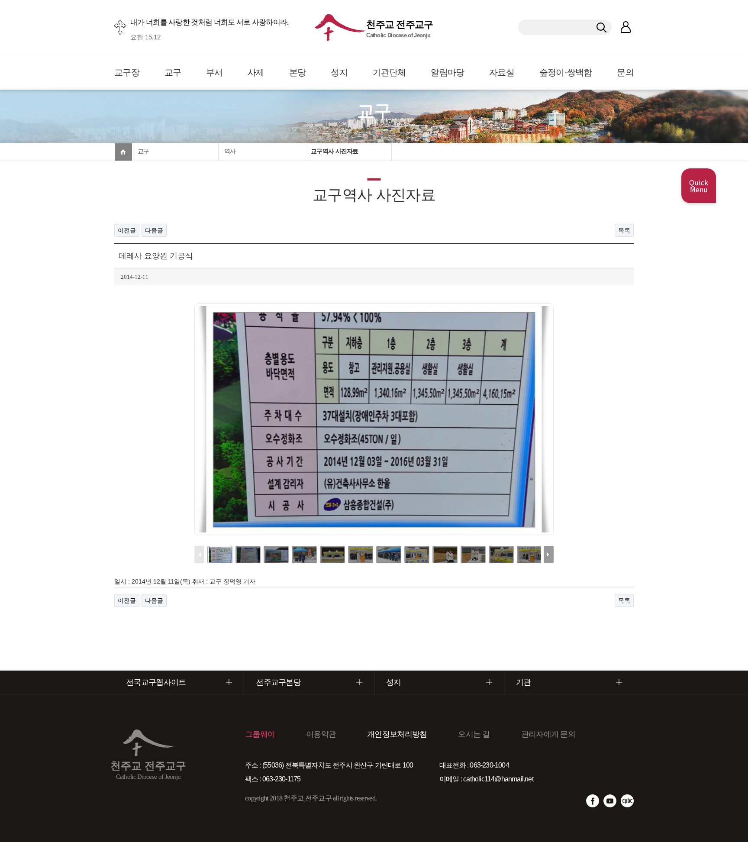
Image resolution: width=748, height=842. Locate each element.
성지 (339, 72)
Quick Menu (698, 185)
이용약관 (321, 734)
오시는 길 (474, 734)
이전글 (127, 230)
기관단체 (389, 72)
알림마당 (447, 72)
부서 (214, 72)
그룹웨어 (260, 734)
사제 (256, 72)
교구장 (126, 72)
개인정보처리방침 (397, 734)
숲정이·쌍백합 (565, 72)
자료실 (501, 72)
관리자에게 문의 (548, 734)
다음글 (154, 230)
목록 (624, 230)
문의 (625, 72)
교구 (172, 72)
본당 (297, 72)
